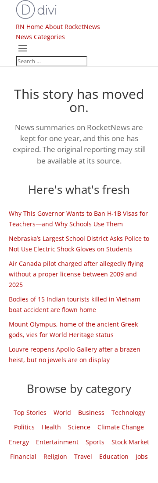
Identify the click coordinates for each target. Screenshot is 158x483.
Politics (24, 427)
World (62, 412)
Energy (19, 442)
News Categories (40, 37)
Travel (83, 456)
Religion (55, 456)
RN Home (29, 26)
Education (114, 456)
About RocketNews (72, 26)
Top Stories (30, 412)
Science (79, 427)
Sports (95, 442)
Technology (128, 412)
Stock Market (130, 442)
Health (51, 427)
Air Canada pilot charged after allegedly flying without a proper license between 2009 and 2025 (76, 274)
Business (91, 412)
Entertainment (57, 442)
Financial (23, 456)
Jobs (142, 456)
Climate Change (120, 427)
